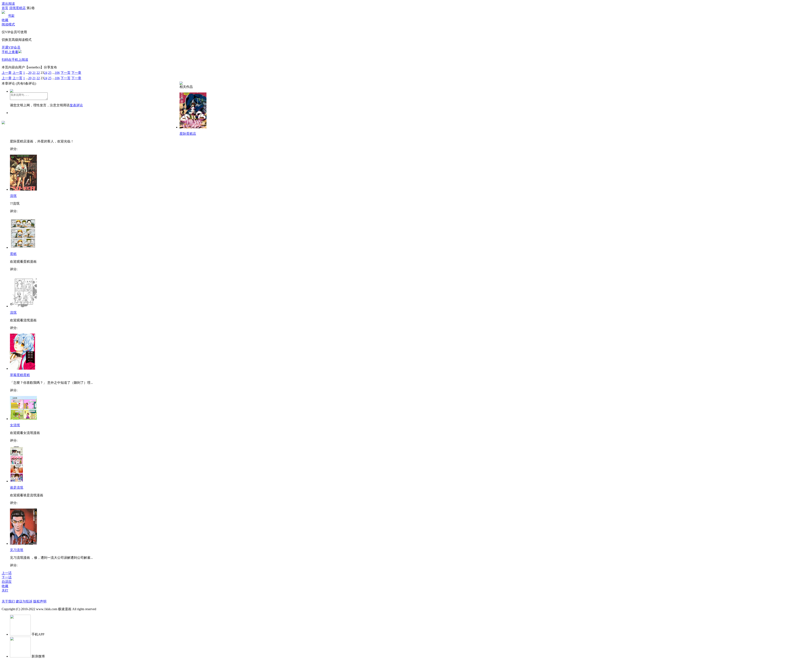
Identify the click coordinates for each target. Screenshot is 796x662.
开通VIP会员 (11, 47)
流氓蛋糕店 (17, 8)
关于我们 (8, 601)
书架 (11, 15)
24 (45, 72)
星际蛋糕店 (188, 133)
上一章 (7, 72)
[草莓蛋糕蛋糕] (23, 368)
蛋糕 (13, 254)
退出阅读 (8, 3)
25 (49, 72)
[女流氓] (23, 418)
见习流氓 (16, 550)
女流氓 (15, 425)
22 (38, 72)
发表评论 (76, 105)
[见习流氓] (23, 543)
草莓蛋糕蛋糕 (20, 375)
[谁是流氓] (16, 481)
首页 (5, 8)
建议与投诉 (24, 601)
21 (34, 72)
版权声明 (39, 601)
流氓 (13, 196)
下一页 (65, 72)
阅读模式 (8, 24)
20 (30, 72)
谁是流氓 (16, 487)
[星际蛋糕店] (193, 127)
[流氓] (23, 189)
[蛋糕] (23, 247)
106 (57, 72)
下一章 (76, 72)
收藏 (5, 20)
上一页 (17, 72)
